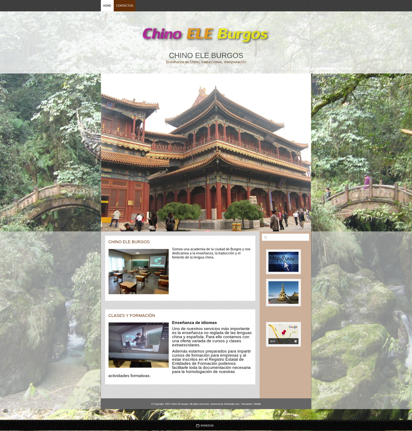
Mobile (257, 404)
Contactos (124, 5)
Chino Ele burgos (206, 55)
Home (107, 5)
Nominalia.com (231, 404)
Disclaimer (246, 404)
